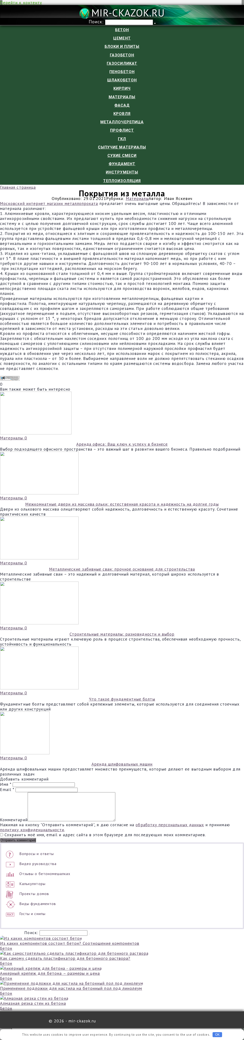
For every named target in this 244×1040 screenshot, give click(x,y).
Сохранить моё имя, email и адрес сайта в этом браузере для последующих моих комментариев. (105, 834)
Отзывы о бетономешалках (44, 873)
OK (217, 1034)
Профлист (122, 130)
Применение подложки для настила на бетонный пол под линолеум (71, 988)
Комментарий (14, 819)
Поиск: (97, 22)
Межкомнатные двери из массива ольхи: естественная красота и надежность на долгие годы (122, 504)
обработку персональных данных (170, 824)
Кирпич (121, 88)
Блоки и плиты (122, 46)
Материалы (122, 97)
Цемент (122, 38)
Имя (5, 784)
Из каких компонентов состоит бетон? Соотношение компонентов (69, 943)
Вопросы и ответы (36, 853)
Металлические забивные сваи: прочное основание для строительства (122, 569)
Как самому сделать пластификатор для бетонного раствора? (65, 958)
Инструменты (122, 172)
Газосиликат (122, 63)
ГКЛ (122, 139)
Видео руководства (37, 863)
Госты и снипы (32, 913)
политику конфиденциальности (32, 829)
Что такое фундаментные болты (122, 699)
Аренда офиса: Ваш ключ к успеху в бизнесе (122, 444)
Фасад (122, 105)
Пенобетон (122, 72)
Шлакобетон (122, 80)
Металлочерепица (122, 122)
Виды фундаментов (37, 903)
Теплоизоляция (122, 181)
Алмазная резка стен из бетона (33, 1003)
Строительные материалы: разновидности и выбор (122, 634)
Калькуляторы (32, 883)
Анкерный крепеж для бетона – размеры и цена (50, 973)
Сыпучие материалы (122, 147)
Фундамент (122, 164)
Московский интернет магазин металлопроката (49, 203)
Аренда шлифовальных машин (122, 764)
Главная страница (18, 187)
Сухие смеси (122, 155)
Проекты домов (34, 893)
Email (7, 789)
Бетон (122, 30)
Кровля (121, 113)
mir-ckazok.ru (128, 12)
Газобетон (122, 55)
